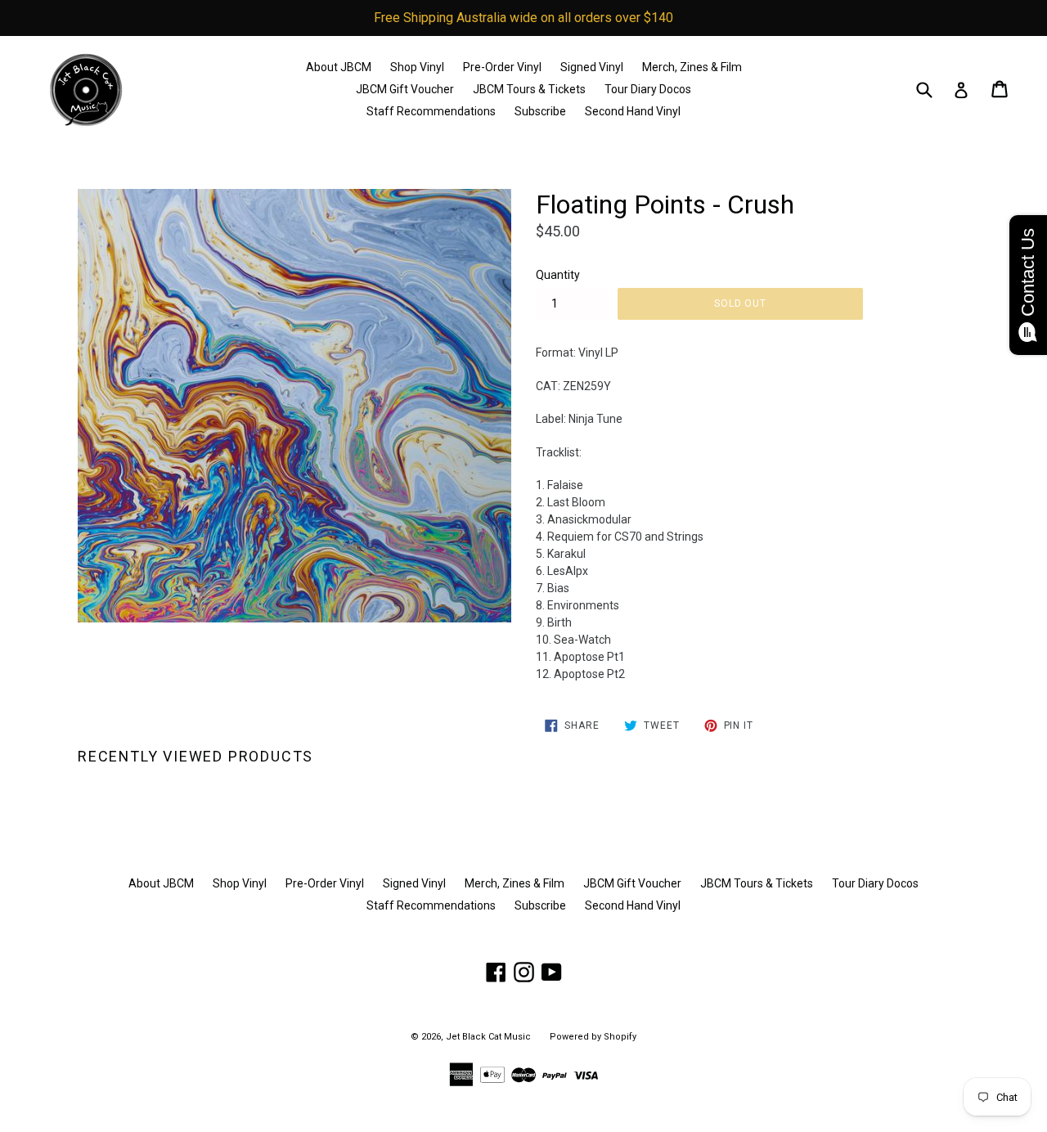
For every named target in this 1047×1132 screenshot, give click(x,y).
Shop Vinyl (417, 67)
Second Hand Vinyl (633, 111)
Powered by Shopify (593, 1036)
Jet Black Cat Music (488, 1036)
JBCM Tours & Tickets (529, 89)
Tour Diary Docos (647, 89)
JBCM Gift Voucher (405, 89)
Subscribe (540, 111)
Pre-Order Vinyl (502, 67)
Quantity (558, 274)
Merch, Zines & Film (692, 67)
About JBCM (338, 67)
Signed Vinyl (591, 67)
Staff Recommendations (431, 111)
